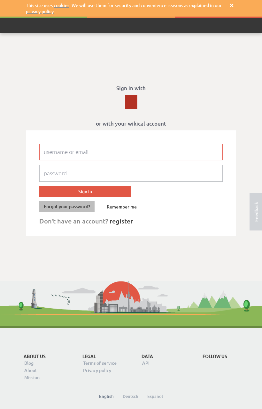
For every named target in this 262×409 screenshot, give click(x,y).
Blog (29, 363)
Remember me (122, 207)
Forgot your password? (67, 206)
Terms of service (100, 363)
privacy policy (40, 11)
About (30, 370)
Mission (32, 377)
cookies (61, 5)
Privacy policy (97, 370)
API (146, 363)
